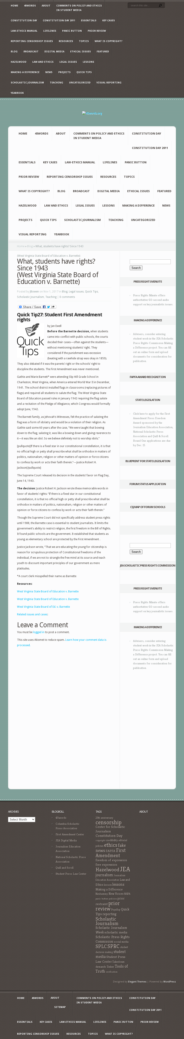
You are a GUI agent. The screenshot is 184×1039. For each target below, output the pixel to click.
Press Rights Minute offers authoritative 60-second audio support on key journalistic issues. (153, 299)
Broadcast (31, 51)
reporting (109, 914)
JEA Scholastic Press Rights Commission (147, 565)
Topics (84, 41)
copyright (100, 840)
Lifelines (49, 30)
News (49, 72)
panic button (102, 898)
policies (113, 898)
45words (30, 5)
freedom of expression (111, 860)
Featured (103, 51)
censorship (109, 822)
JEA (125, 869)
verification (112, 971)
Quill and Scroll (65, 868)
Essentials (88, 20)
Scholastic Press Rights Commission (113, 939)
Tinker (110, 967)
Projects (64, 72)
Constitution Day (24, 20)
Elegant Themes (137, 981)
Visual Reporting (109, 82)
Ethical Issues (80, 51)
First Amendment (111, 853)
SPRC (113, 946)
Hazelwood (18, 62)
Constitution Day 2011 (59, 20)
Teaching (56, 82)
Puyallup (115, 909)
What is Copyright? (108, 41)
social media (121, 942)
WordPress (169, 981)
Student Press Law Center (71, 874)
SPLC (101, 946)
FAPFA (110, 851)
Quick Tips (84, 72)
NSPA (127, 893)
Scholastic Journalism (27, 82)
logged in (38, 632)
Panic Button (72, 30)
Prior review (97, 30)
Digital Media (54, 51)
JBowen (34, 291)
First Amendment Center (70, 834)
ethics (110, 845)
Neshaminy (102, 893)
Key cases (108, 20)
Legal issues (68, 62)
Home (14, 5)
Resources (66, 41)
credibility (112, 840)
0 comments (67, 297)
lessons (118, 884)
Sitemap (60, 1007)
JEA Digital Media (66, 840)
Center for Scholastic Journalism (110, 829)
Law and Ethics (43, 62)
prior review (108, 906)
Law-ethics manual (24, 30)
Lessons (88, 62)
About (46, 5)
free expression (106, 865)
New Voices (116, 894)
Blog (14, 51)
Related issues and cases (32, 614)
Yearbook (17, 93)
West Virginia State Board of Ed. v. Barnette (43, 606)
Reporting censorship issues (32, 41)
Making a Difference (25, 72)
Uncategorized (80, 82)
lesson (108, 885)
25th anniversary (104, 817)
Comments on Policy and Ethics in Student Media (79, 8)
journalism (104, 875)
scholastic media (116, 932)
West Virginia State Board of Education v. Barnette (48, 591)
